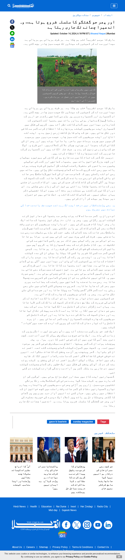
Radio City (102, 506)
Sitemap (43, 547)
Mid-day (53, 510)
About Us (17, 547)
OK (119, 557)
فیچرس (96, 15)
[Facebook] (66, 524)
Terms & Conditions (82, 547)
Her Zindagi (86, 506)
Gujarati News (69, 510)
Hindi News (19, 506)
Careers (30, 547)
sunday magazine (83, 421)
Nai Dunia (61, 506)
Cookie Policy (90, 557)
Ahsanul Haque (97, 33)
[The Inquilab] (36, 524)
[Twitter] (76, 524)
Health (33, 506)
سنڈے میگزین (81, 15)
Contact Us (103, 547)
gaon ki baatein (58, 421)
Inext (73, 506)
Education (46, 506)
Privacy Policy (60, 547)
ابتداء (108, 15)
